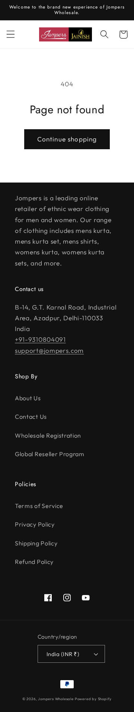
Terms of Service (39, 505)
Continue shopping (67, 139)
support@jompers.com (49, 350)
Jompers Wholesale (56, 698)
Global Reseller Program (49, 454)
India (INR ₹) (63, 654)
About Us (28, 398)
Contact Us (31, 416)
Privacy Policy (35, 524)
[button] (10, 34)
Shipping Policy (36, 543)
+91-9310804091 (40, 339)
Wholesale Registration (48, 435)
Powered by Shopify (93, 698)
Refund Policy (34, 561)
